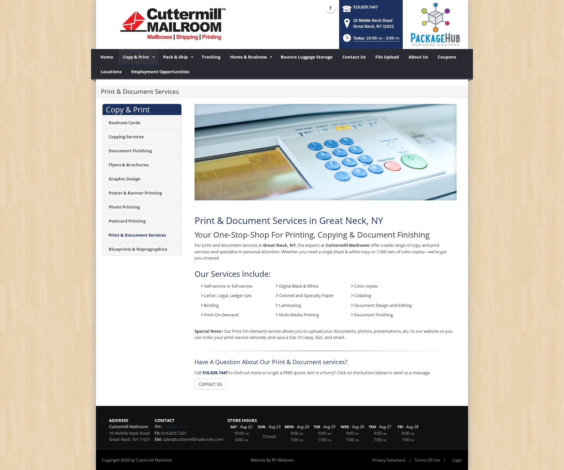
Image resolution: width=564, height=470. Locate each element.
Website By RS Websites (272, 460)
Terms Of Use (427, 460)
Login (457, 460)
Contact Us (210, 384)
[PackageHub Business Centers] (435, 24)
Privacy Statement (388, 460)
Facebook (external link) (331, 8)
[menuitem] (107, 57)
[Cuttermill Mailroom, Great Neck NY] (174, 23)
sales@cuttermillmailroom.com (193, 439)
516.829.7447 (365, 7)
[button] (371, 40)
